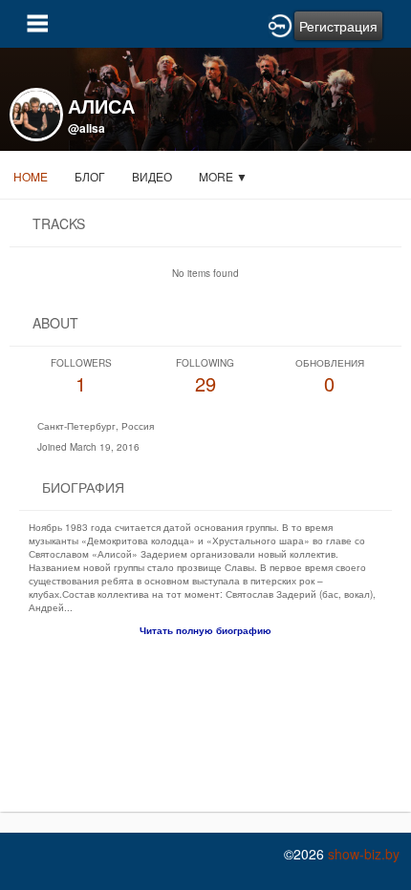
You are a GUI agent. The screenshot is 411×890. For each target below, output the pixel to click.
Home (30, 176)
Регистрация (338, 25)
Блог (90, 176)
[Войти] (280, 24)
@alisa (86, 128)
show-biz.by (364, 853)
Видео (152, 176)
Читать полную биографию (205, 630)
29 (205, 376)
